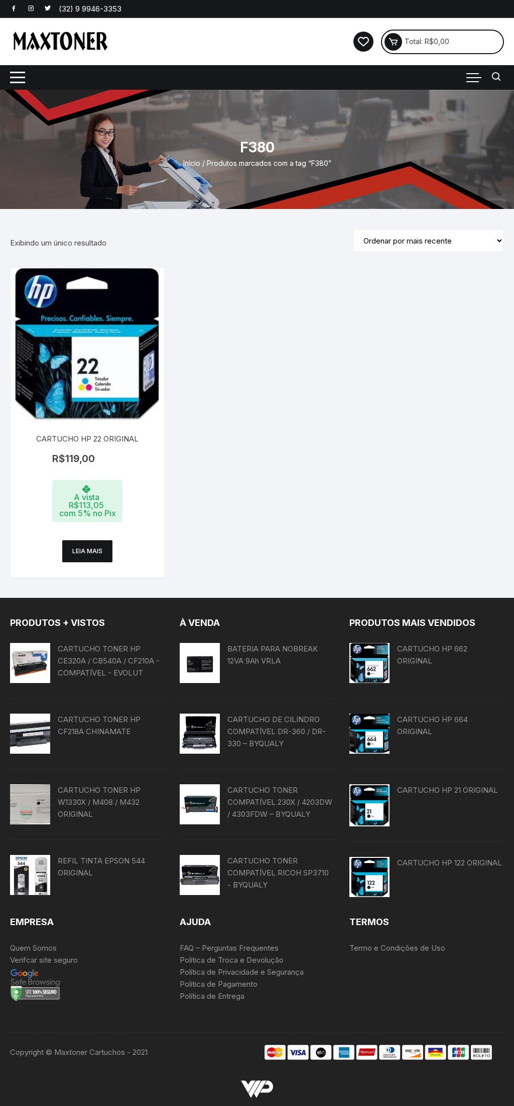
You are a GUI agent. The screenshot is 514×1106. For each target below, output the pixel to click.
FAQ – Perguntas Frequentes (229, 948)
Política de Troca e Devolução (232, 960)
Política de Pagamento (219, 984)
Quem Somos (33, 948)
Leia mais (87, 551)
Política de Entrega (212, 996)
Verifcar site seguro (44, 960)
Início (191, 163)
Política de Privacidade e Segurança (242, 972)
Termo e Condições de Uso (397, 948)
